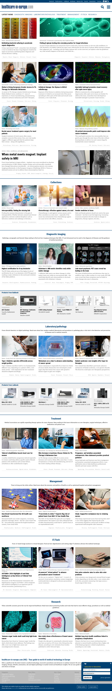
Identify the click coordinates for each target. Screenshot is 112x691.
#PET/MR (100, 282)
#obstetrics (97, 469)
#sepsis (34, 57)
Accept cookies (93, 687)
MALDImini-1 (42, 402)
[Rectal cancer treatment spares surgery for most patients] (19, 116)
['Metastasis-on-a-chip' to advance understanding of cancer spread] (56, 346)
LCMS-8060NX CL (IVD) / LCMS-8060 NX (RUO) (27, 403)
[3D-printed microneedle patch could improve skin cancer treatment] (92, 116)
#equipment (85, 57)
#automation (9, 590)
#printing (94, 145)
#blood (10, 57)
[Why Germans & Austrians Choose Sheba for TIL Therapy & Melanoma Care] (56, 438)
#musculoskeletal (89, 469)
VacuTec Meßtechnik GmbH (8, 313)
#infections (22, 57)
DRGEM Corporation (100, 314)
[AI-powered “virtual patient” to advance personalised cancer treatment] (56, 557)
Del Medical (79, 312)
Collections (56, 182)
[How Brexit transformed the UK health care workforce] (19, 499)
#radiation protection (25, 282)
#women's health (106, 469)
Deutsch (51, 1)
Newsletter (92, 1)
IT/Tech (84, 14)
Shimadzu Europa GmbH (28, 406)
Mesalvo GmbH (25, 315)
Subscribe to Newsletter (92, 667)
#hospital (14, 101)
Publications (58, 1)
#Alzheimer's (48, 282)
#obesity (17, 375)
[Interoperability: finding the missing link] (19, 195)
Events (86, 1)
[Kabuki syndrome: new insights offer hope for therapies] (92, 346)
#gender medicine (105, 222)
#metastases (20, 101)
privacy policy (14, 688)
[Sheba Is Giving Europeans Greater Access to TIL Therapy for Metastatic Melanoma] (19, 72)
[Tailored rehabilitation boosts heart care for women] (19, 438)
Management (73, 14)
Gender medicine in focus (84, 210)
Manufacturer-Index (34, 680)
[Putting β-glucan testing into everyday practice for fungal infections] (75, 28)
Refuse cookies (81, 687)
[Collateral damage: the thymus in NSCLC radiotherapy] (56, 72)
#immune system (26, 650)
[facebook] (104, 1)
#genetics (94, 375)
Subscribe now (87, 677)
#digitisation (51, 528)
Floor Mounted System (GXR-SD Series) (100, 310)
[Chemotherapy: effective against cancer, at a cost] (56, 195)
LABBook (66, 1)
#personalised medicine (67, 590)
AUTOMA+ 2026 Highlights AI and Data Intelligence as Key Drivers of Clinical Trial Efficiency (17, 576)
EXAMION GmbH (44, 312)
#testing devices (106, 57)
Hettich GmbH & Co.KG (9, 404)
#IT (59, 590)
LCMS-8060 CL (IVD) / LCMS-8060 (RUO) (63, 403)
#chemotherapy (7, 145)
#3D (90, 145)
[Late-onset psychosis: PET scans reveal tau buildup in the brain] (92, 253)
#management (69, 528)
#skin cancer (28, 101)
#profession (18, 528)
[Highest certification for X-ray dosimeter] (19, 253)
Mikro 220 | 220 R (7, 402)
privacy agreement (105, 677)
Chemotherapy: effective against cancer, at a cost (55, 210)
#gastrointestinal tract (25, 145)
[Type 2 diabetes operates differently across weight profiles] (19, 346)
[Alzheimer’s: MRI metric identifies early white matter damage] (56, 253)
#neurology (96, 101)
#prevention (58, 650)
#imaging (18, 173)
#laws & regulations (14, 282)
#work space (107, 528)
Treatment (61, 14)
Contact (99, 1)
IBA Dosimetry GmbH (64, 314)
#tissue (71, 375)
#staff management (26, 528)
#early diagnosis (60, 282)
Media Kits (80, 1)
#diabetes (11, 375)
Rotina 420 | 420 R (81, 402)
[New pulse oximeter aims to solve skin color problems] (92, 557)
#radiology (45, 173)
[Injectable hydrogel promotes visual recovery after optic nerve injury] (92, 72)
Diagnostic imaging (23, 14)
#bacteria (5, 57)
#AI (4, 590)
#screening (65, 650)
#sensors (107, 590)
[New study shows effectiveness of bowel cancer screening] (56, 621)
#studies (102, 101)
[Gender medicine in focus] (92, 195)
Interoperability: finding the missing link (16, 210)
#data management (24, 590)
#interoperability (23, 222)
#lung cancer (56, 101)
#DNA (89, 375)
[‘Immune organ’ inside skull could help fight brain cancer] (19, 621)
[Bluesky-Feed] (106, 1)
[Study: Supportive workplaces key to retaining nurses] (92, 499)
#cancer (9, 101)
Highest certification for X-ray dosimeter (16, 268)
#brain (53, 282)
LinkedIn (56, 680)
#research (28, 57)
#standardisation (32, 222)
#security (51, 173)
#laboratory (98, 57)
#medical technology (86, 590)
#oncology (70, 101)
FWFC (77, 310)
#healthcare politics (9, 528)
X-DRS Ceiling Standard (45, 310)
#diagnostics (16, 57)
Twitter (56, 676)
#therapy (34, 101)
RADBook (72, 1)
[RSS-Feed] (108, 1)
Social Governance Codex (83, 682)
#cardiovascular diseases (12, 469)
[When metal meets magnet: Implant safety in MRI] (84, 162)
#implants (24, 173)
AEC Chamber (6, 310)
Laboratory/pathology (44, 14)
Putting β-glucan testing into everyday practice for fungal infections (64, 43)
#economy (84, 528)
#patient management (36, 173)
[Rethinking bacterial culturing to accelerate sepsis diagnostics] (19, 28)
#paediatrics (101, 375)
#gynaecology (81, 469)
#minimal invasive (88, 101)
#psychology (107, 282)
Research (92, 14)
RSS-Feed (57, 682)
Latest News (7, 14)
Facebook (57, 674)
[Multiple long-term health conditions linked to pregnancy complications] (92, 621)
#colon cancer (15, 145)
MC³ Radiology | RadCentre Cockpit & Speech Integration (27, 311)
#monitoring (95, 590)
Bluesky (56, 678)
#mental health (93, 282)
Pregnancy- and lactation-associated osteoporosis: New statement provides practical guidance (92, 455)
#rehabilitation (32, 469)
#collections (15, 222)
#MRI (28, 173)
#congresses (16, 590)
